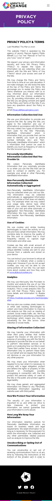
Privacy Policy (29, 493)
